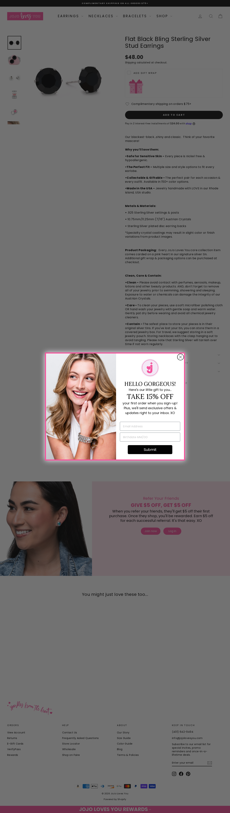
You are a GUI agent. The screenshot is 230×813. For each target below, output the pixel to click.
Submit (150, 449)
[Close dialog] (180, 357)
